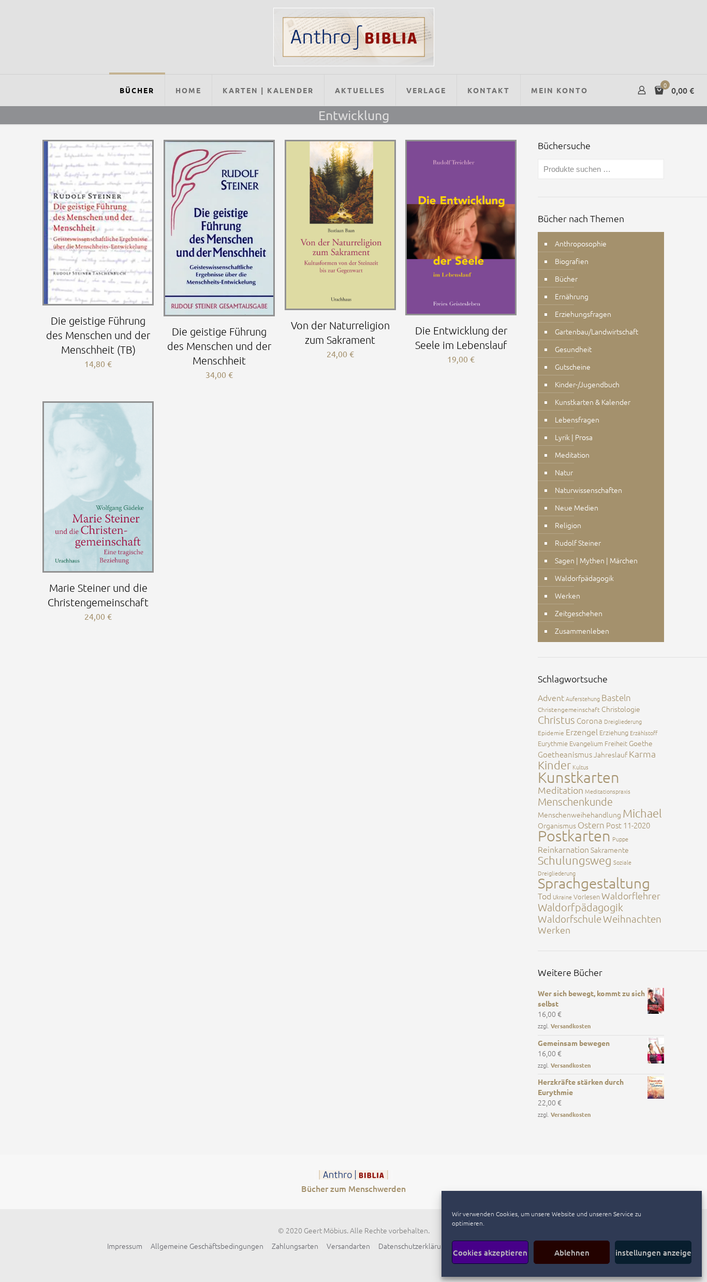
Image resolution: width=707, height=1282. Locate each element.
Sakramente (610, 849)
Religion (568, 525)
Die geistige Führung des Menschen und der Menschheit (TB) (98, 335)
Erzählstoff (643, 733)
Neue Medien (576, 507)
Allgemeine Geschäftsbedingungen (207, 1246)
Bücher (566, 278)
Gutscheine (573, 366)
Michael (642, 813)
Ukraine (562, 897)
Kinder (554, 764)
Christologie (620, 709)
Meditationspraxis (607, 791)
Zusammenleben (582, 630)
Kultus (580, 767)
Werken (567, 595)
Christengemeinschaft (569, 709)
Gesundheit (573, 349)
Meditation (572, 454)
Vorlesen (586, 896)
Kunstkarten (579, 777)
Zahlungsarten (295, 1246)
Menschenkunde (575, 801)
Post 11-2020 (628, 825)
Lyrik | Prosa (574, 437)
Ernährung (571, 296)
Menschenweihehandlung (579, 814)
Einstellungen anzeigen (653, 1252)
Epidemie (551, 733)
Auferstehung (583, 698)
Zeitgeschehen (578, 613)
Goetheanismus (565, 754)
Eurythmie (553, 743)
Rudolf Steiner (578, 542)
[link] (353, 1174)
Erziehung (613, 732)
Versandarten (348, 1246)
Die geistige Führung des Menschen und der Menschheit (219, 346)
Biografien (571, 261)
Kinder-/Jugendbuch (587, 384)
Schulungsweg (575, 860)
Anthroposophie (581, 243)
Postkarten (574, 835)
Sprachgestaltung (594, 883)
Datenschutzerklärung (413, 1246)
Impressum (124, 1246)
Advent (551, 697)
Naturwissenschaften (588, 490)
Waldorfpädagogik (584, 578)
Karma (642, 754)
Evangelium (586, 743)
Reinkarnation (563, 849)
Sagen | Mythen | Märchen (596, 560)
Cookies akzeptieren (490, 1252)
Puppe (620, 839)
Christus (556, 719)
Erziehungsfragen (583, 314)
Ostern (591, 825)
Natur (564, 472)
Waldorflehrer (630, 895)
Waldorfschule (569, 918)
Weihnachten (632, 918)
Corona (589, 720)
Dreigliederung (623, 721)
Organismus (557, 825)
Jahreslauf (610, 754)
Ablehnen (572, 1252)
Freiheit (616, 743)
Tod (544, 895)
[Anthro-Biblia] (353, 37)
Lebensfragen (577, 419)
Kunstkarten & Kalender (592, 402)
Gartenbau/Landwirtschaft (596, 331)
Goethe (641, 743)
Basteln (616, 697)
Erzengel (582, 731)
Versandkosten (571, 1026)
